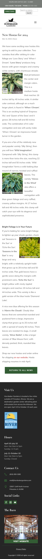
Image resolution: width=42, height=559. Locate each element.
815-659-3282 (32, 6)
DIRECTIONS (9, 11)
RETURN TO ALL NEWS (21, 370)
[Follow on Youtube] (15, 502)
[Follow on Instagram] (10, 502)
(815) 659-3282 (15, 474)
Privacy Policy (21, 549)
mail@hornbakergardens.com (20, 480)
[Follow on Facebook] (6, 502)
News (15, 39)
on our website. (21, 357)
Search (29, 13)
